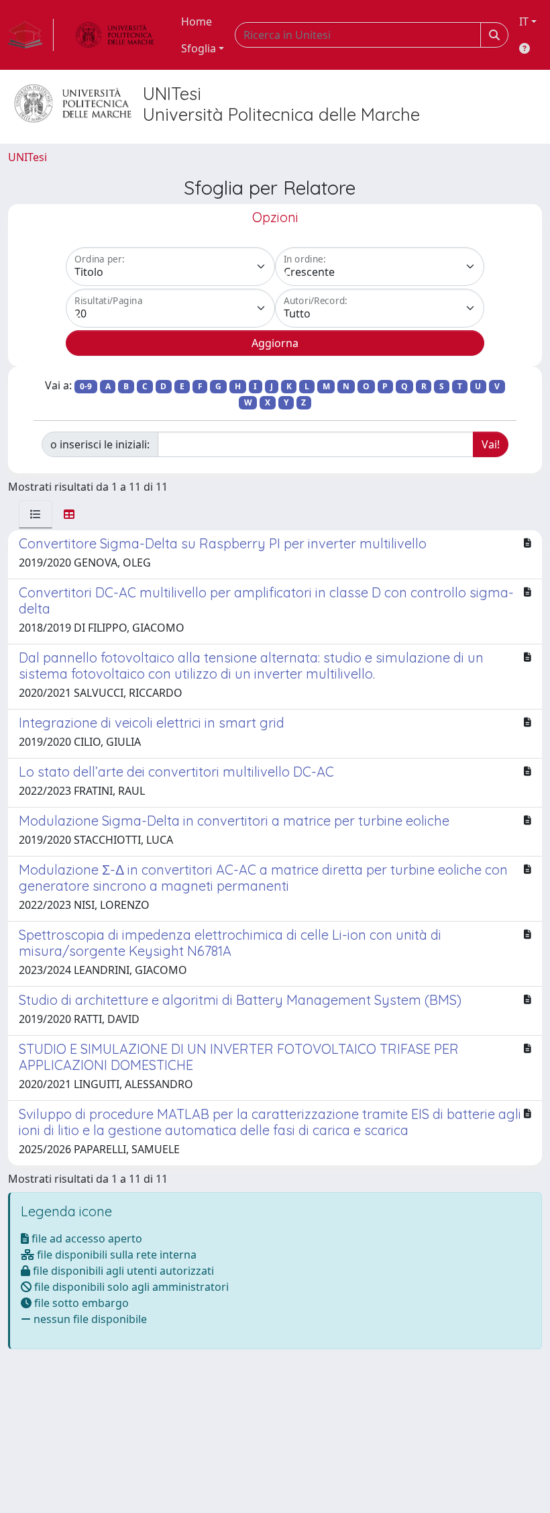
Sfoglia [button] (198, 48)
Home (196, 21)
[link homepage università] (114, 35)
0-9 (86, 386)
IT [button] (524, 21)
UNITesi (27, 157)
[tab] (35, 514)
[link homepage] (31, 35)
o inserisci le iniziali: (100, 444)
